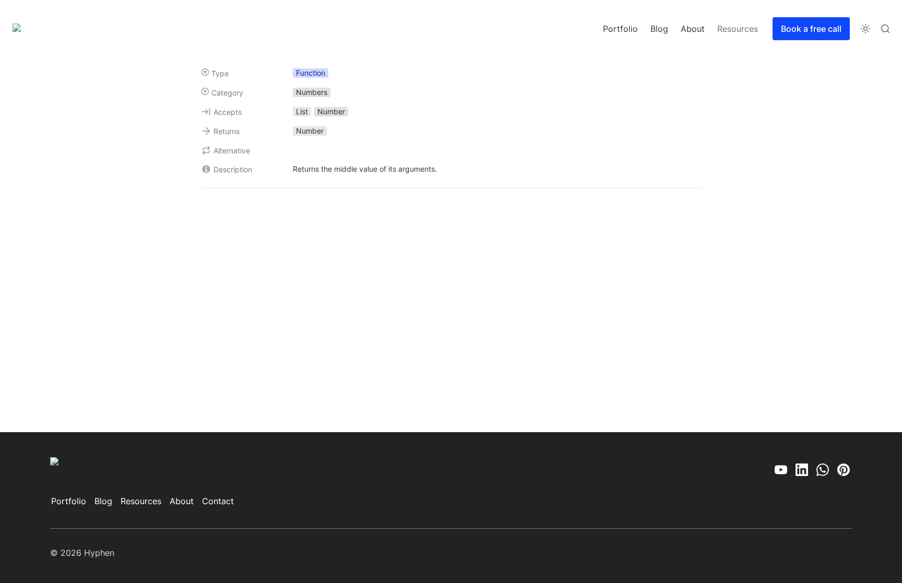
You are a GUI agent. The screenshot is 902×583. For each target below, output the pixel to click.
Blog (659, 28)
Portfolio (620, 28)
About (693, 28)
